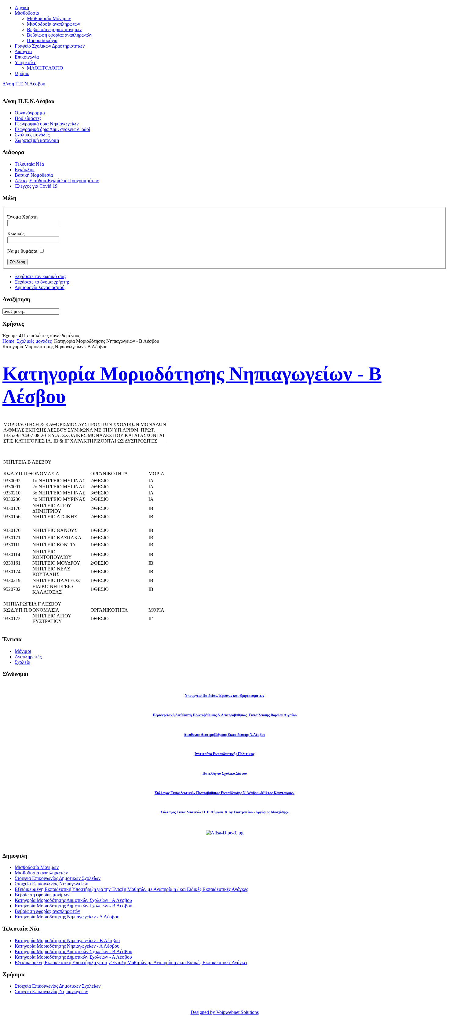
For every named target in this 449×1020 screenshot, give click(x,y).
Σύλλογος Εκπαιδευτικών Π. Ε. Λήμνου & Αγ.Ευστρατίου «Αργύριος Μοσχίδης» (225, 812)
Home (8, 341)
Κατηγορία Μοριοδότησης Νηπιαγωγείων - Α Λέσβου (67, 916)
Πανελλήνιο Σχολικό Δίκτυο (225, 773)
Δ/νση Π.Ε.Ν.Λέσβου (23, 83)
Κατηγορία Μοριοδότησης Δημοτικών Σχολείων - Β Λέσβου (73, 905)
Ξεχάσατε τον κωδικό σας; (40, 276)
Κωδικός (15, 233)
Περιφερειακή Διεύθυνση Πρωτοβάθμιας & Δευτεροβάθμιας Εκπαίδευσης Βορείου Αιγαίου (225, 715)
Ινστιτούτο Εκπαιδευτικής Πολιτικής (224, 754)
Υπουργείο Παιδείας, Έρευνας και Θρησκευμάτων (224, 695)
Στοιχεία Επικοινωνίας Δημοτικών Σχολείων (57, 878)
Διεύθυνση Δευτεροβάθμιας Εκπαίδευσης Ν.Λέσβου (224, 734)
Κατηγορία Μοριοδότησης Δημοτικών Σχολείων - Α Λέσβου (73, 900)
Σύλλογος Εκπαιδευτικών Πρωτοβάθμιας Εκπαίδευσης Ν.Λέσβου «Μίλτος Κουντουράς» (224, 793)
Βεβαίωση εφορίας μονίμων (42, 894)
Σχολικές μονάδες (34, 341)
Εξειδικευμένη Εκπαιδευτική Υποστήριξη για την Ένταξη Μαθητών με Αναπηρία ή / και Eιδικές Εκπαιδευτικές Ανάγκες (131, 889)
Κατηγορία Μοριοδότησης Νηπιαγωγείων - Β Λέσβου (67, 940)
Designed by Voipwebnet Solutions (225, 1012)
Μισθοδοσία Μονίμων (37, 867)
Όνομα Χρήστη (22, 216)
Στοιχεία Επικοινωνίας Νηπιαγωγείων (51, 883)
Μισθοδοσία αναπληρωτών (41, 872)
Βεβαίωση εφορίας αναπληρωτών (47, 911)
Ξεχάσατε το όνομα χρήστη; (42, 281)
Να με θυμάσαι (22, 251)
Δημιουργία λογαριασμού (39, 287)
